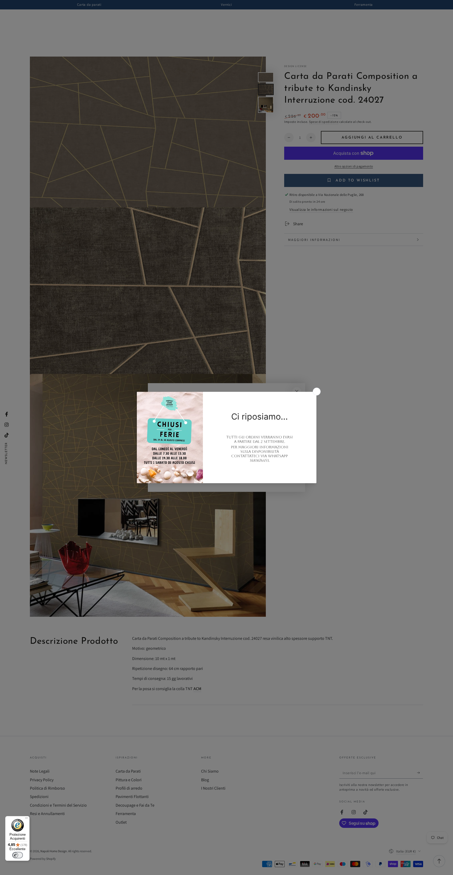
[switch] (17, 855)
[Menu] (26, 819)
